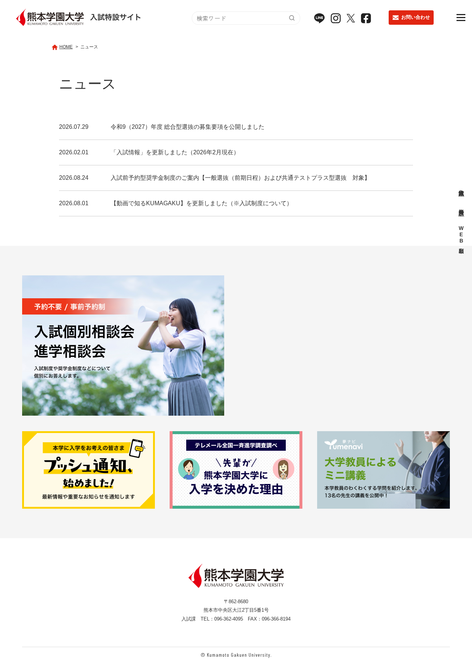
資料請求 (461, 206)
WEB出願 (461, 235)
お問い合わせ (415, 17)
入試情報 (461, 186)
